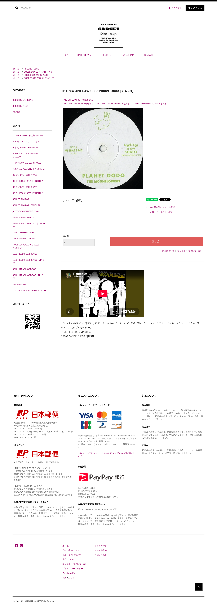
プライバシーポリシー (72, 568)
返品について (168, 250)
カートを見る (100, 550)
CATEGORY (83, 55)
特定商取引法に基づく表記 (189, 250)
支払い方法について (71, 550)
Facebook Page (69, 573)
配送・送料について (71, 555)
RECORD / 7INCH (32, 68)
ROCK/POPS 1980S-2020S (36, 74)
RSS (64, 578)
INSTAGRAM (128, 55)
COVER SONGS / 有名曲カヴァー (39, 71)
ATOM (71, 578)
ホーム (16, 68)
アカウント (177, 8)
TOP (66, 55)
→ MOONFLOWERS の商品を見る (77, 99)
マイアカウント (101, 546)
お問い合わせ (100, 555)
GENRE (105, 55)
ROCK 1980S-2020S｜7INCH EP (39, 78)
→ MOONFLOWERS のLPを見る (76, 103)
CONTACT (148, 55)
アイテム (196, 8)
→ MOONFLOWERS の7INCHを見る (150, 103)
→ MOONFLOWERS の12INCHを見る (112, 103)
